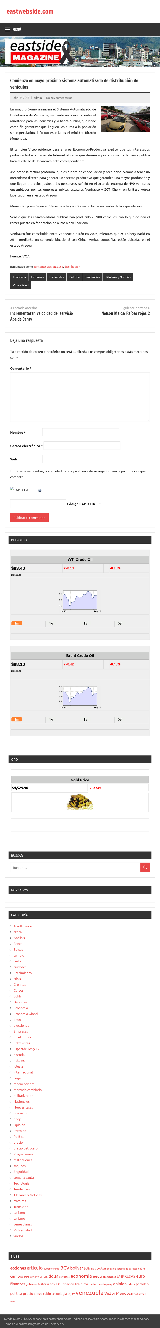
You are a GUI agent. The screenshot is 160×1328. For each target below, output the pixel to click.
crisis (17, 978)
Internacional (23, 1072)
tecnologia (59, 1293)
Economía (19, 277)
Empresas (37, 277)
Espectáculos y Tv (26, 1049)
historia (19, 1054)
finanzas (17, 1283)
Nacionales (56, 277)
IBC (58, 1284)
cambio (19, 955)
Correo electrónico (26, 446)
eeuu (17, 1019)
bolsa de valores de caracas (122, 1268)
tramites (20, 1201)
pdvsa (131, 1284)
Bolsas (18, 949)
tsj (69, 1293)
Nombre (18, 432)
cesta (17, 961)
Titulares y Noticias (118, 277)
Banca (18, 943)
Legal (17, 1078)
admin (38, 97)
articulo (35, 1267)
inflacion (68, 1284)
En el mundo (23, 1037)
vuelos (18, 1236)
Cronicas (20, 984)
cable (141, 1268)
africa (18, 932)
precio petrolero (26, 1148)
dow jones (64, 1276)
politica (16, 1293)
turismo (19, 1212)
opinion (120, 1283)
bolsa (101, 1268)
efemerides (109, 1276)
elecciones (21, 1025)
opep (17, 1119)
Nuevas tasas (23, 1107)
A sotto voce (23, 926)
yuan (13, 1301)
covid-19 (34, 1276)
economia (81, 1276)
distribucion (72, 266)
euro (140, 1276)
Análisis (19, 937)
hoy (52, 1284)
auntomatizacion (45, 266)
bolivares (90, 1268)
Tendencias (92, 277)
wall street (140, 1293)
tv (73, 1293)
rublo (47, 1293)
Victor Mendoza (118, 1293)
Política (74, 277)
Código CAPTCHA (81, 504)
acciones (18, 1267)
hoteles (19, 1060)
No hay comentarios (59, 97)
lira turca (81, 1284)
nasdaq (102, 1284)
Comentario (20, 368)
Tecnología (21, 1183)
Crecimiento (23, 973)
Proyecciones (23, 1154)
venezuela (90, 1292)
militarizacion (23, 1095)
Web (13, 459)
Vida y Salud (21, 285)
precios (38, 1293)
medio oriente (24, 1084)
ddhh (17, 996)
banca (56, 1268)
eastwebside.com (30, 11)
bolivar (76, 1267)
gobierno (31, 1284)
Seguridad (21, 1171)
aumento (48, 1268)
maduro (93, 1284)
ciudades (20, 967)
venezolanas (23, 1224)
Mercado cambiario (28, 1089)
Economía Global (26, 1013)
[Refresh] (40, 490)
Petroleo (20, 1130)
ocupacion (21, 1113)
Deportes (20, 1002)
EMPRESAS (126, 1276)
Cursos (19, 990)
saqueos (20, 1165)
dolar (53, 1276)
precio (18, 1142)
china (26, 1276)
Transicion (21, 1206)
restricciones (23, 1160)
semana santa (24, 1177)
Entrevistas (22, 1043)
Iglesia (18, 1066)
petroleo (142, 1284)
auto (60, 266)
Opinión (19, 1125)
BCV (64, 1268)
